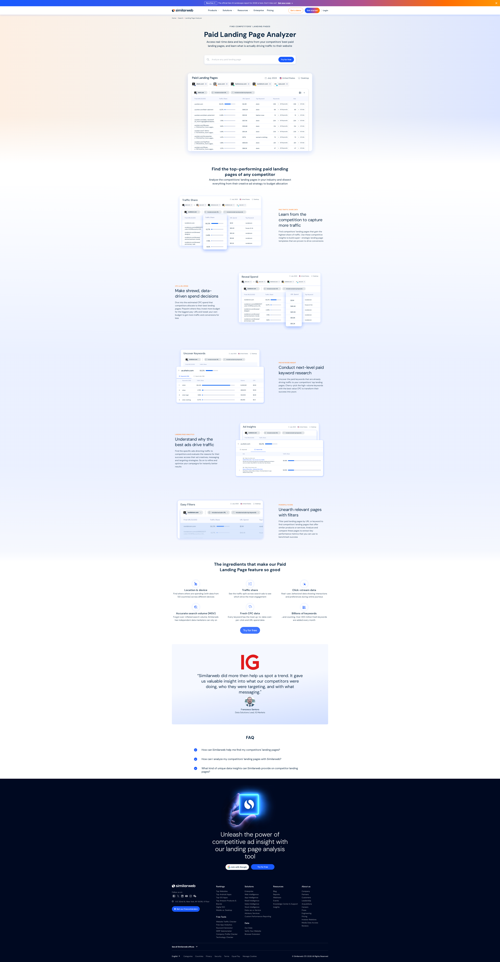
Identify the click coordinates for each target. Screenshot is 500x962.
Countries (199, 956)
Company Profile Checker (227, 934)
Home (174, 18)
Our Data (248, 928)
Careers (305, 907)
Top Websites (222, 891)
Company (306, 891)
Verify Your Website (253, 931)
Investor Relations (309, 919)
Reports (276, 894)
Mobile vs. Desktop (224, 910)
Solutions (249, 886)
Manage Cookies (250, 956)
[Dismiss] (496, 3)
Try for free (286, 59)
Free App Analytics (224, 925)
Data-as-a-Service (253, 910)
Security (218, 956)
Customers (306, 897)
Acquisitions (307, 904)
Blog (275, 891)
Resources (278, 886)
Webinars (277, 897)
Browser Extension (252, 934)
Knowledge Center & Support (285, 904)
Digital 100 (220, 907)
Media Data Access (310, 922)
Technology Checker (224, 937)
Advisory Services (252, 913)
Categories (188, 956)
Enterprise (249, 891)
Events (276, 900)
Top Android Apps (223, 894)
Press (304, 910)
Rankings (220, 886)
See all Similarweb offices (183, 947)
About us (306, 886)
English (175, 956)
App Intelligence (251, 897)
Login (325, 10)
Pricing (304, 916)
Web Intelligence (252, 894)
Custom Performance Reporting (258, 916)
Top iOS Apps (222, 897)
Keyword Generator (224, 928)
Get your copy (284, 3)
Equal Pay (236, 956)
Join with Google (239, 867)
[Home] (182, 10)
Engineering (306, 913)
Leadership (306, 900)
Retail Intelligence (252, 900)
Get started (312, 10)
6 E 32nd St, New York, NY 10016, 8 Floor (192, 901)
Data (247, 923)
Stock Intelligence (252, 907)
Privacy (209, 956)
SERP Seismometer (224, 931)
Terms (226, 956)
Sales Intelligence (252, 904)
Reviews (305, 926)
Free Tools (221, 916)
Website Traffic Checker (226, 921)
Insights (276, 907)
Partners (305, 894)
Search (180, 18)
